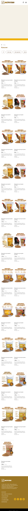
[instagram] (15, 499)
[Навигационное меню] (26, 2)
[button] (23, 2)
